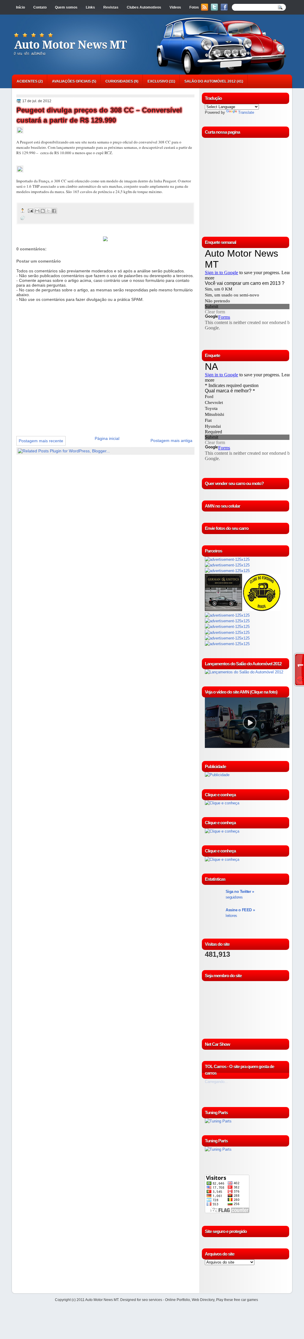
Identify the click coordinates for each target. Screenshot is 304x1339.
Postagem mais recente (41, 440)
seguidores (240, 894)
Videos (175, 7)
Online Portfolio (177, 1300)
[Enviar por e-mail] (37, 211)
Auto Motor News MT (70, 44)
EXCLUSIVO (158, 81)
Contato (40, 7)
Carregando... (216, 1081)
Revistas (110, 7)
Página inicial (107, 438)
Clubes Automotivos (144, 7)
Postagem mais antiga (171, 440)
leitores (240, 913)
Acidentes (27, 81)
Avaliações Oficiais (71, 81)
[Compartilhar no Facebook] (54, 211)
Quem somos (66, 7)
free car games (246, 1300)
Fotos (194, 7)
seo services (152, 1300)
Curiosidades (119, 81)
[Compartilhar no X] (48, 211)
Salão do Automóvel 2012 (210, 81)
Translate (246, 112)
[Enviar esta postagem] (30, 210)
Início (20, 7)
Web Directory (203, 1300)
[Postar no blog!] (43, 211)
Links (90, 7)
